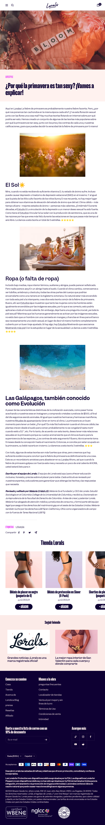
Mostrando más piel (15, 328)
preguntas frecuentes (50, 684)
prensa (9, 705)
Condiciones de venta (50, 714)
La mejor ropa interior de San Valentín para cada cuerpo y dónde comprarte (73, 661)
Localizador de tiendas (50, 694)
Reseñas (9, 710)
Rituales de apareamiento (28, 420)
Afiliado (9, 715)
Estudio (21, 209)
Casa (8, 684)
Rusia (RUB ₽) (13, 756)
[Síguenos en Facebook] (90, 737)
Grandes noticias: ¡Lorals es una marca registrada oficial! (26, 659)
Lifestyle (9, 77)
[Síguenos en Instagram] (83, 737)
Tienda (9, 689)
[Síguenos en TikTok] (75, 737)
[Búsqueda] (12, 5)
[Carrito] (98, 5)
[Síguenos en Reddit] (83, 744)
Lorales (17, 108)
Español (28, 756)
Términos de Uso (47, 708)
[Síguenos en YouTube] (75, 744)
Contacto (43, 689)
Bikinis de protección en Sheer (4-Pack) (64, 594)
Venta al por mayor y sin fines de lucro (51, 702)
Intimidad (44, 719)
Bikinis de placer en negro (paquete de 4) (24, 594)
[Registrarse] (46, 740)
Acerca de (10, 694)
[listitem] (19, 532)
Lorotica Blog (12, 700)
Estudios (24, 213)
